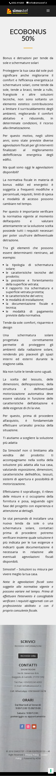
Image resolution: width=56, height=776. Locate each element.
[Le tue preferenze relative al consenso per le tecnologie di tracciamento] (51, 771)
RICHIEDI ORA (28, 655)
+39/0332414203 (32, 682)
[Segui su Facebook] (22, 726)
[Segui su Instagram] (28, 726)
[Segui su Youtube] (34, 726)
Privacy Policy (32, 754)
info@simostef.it (32, 685)
